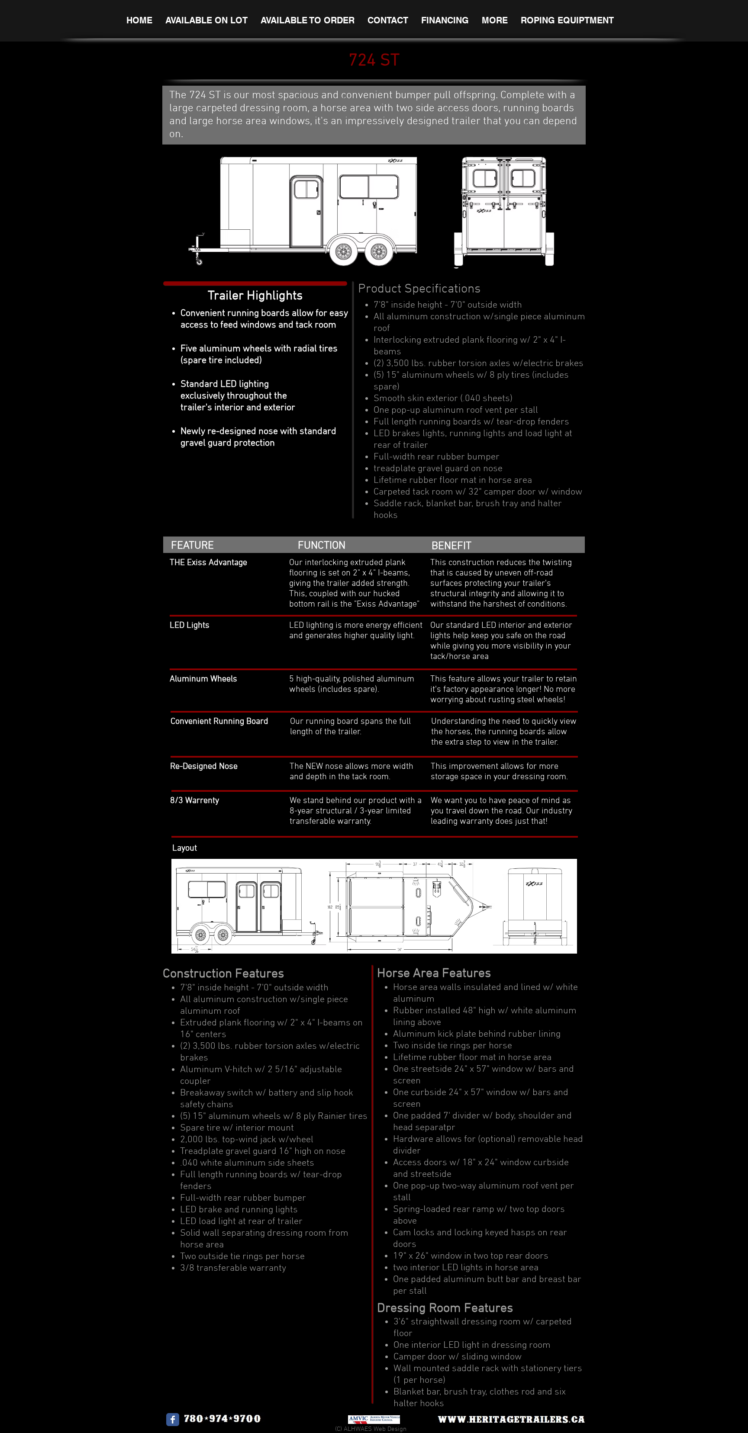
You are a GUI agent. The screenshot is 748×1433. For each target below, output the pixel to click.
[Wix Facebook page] (172, 1419)
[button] (206, 20)
